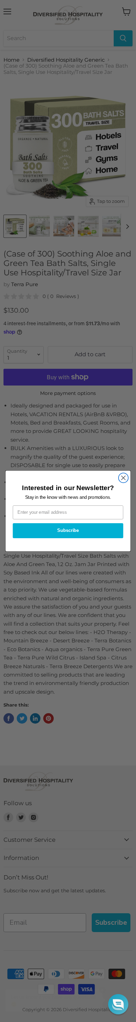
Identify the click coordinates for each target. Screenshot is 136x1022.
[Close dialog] (123, 478)
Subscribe (68, 530)
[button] (118, 1004)
